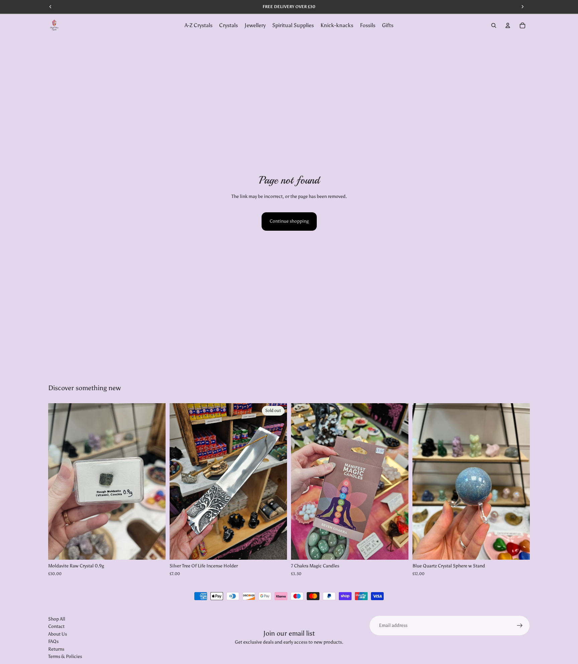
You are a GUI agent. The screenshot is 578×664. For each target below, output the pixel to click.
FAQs (53, 641)
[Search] (493, 25)
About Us (57, 634)
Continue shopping (289, 221)
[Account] (507, 25)
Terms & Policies (65, 656)
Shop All (56, 619)
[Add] (155, 550)
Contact (56, 627)
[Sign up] (520, 626)
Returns (56, 649)
